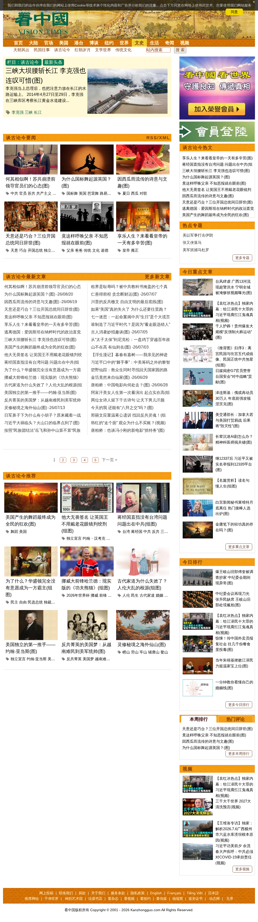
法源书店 (95, 899)
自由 (23, 602)
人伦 (126, 595)
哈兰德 (113, 595)
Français (174, 893)
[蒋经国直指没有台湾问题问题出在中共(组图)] (143, 485)
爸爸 (79, 250)
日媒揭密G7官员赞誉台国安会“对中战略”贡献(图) (233, 376)
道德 (104, 250)
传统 (87, 250)
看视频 (129, 899)
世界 (124, 42)
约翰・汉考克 (94, 538)
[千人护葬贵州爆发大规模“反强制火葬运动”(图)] (198, 326)
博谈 (94, 42)
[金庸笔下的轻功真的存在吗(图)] (198, 524)
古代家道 (147, 595)
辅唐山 (153, 652)
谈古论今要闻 (21, 137)
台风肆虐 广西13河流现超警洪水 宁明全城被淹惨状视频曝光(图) (233, 287)
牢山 (143, 652)
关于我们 (98, 893)
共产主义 (43, 193)
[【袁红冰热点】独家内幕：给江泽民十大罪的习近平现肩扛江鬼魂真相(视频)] (198, 303)
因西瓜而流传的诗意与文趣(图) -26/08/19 (40, 302)
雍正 (135, 250)
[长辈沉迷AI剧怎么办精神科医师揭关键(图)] (198, 436)
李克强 (18, 112)
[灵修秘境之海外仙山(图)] (143, 613)
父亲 (70, 250)
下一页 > (109, 460)
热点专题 (193, 225)
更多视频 (242, 869)
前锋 (103, 595)
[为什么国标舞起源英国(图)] (87, 147)
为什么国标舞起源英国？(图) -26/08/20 (38, 294)
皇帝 (126, 250)
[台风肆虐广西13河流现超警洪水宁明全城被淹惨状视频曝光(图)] (198, 281)
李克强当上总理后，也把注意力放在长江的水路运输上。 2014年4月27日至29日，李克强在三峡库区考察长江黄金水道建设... (46, 94)
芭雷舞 (93, 193)
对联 (143, 193)
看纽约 (145, 899)
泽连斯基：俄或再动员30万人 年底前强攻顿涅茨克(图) (234, 398)
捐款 (82, 893)
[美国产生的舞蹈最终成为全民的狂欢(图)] (31, 485)
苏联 (56, 193)
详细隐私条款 (50, 12)
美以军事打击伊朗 (198, 235)
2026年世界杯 (78, 595)
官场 (48, 42)
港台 (78, 42)
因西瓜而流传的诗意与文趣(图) (208, 196)
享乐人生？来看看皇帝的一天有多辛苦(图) (217, 158)
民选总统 (35, 602)
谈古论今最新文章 (26, 276)
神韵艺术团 (74, 899)
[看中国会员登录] (217, 132)
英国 (82, 193)
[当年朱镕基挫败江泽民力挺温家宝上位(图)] (198, 660)
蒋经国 (136, 531)
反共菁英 (74, 659)
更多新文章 (157, 276)
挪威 (94, 595)
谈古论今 (62, 50)
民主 (14, 602)
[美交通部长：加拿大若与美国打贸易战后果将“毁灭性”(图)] (198, 414)
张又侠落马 (192, 242)
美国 (63, 42)
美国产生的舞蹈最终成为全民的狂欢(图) (215, 215)
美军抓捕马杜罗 (196, 250)
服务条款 (118, 893)
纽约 (109, 42)
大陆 (33, 42)
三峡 (29, 112)
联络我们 (66, 893)
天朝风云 (21, 50)
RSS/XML (158, 137)
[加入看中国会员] (217, 59)
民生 (135, 595)
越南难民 (102, 659)
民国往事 (42, 50)
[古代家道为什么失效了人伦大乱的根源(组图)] (143, 549)
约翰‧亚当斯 (37, 659)
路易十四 (107, 193)
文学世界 (103, 50)
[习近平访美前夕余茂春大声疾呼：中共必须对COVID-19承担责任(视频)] (198, 846)
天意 (14, 250)
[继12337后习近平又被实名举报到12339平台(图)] (198, 458)
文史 (139, 42)
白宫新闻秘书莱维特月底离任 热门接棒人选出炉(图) (234, 508)
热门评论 (236, 719)
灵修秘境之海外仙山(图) (141, 644)
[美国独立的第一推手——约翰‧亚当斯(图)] (31, 613)
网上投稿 (46, 893)
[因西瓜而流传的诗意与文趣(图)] (143, 147)
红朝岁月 (83, 50)
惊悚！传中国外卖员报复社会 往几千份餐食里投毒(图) (234, 644)
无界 (229, 899)
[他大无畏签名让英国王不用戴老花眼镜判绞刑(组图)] (87, 485)
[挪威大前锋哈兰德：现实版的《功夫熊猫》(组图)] (87, 549)
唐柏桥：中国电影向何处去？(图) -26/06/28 (129, 385)
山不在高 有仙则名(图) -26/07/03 (120, 347)
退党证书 (195, 899)
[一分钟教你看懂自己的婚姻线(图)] (198, 682)
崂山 (126, 652)
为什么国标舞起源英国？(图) (206, 177)
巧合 (23, 250)
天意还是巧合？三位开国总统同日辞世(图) (217, 202)
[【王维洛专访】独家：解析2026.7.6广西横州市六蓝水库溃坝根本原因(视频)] (198, 823)
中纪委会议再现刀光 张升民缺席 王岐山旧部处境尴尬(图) (232, 599)
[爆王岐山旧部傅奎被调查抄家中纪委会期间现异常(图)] (198, 571)
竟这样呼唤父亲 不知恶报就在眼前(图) (214, 183)
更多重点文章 (238, 547)
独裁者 (49, 602)
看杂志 (113, 899)
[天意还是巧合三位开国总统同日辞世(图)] (31, 204)
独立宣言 (51, 250)
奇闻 (169, 42)
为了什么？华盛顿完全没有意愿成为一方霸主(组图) (30, 588)
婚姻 (159, 595)
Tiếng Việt (195, 893)
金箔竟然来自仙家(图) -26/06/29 (119, 377)
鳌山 (164, 652)
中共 (14, 193)
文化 (96, 250)
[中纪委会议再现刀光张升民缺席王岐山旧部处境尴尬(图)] (198, 593)
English (156, 893)
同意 (234, 12)
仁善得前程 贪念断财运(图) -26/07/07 (124, 294)
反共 (155, 531)
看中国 (44, 22)
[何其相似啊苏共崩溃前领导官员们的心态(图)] (31, 147)
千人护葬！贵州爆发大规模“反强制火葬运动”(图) (234, 331)
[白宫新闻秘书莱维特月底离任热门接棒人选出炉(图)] (198, 502)
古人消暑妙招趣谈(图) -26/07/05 (119, 332)
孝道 (168, 595)
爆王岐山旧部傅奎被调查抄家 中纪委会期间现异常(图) (234, 577)
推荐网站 (32, 899)
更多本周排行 (238, 754)
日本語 (213, 893)
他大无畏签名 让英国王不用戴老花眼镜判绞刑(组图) (84, 524)
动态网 (214, 899)
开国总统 (35, 250)
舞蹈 (14, 531)
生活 (154, 42)
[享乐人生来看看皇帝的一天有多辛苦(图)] (143, 204)
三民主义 (168, 531)
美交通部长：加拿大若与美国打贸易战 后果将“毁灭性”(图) (234, 420)
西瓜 (135, 193)
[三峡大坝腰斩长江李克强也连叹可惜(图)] (127, 71)
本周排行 (199, 719)
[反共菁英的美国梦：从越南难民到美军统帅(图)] (87, 613)
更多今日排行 (238, 705)
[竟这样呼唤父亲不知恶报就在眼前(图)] (87, 204)
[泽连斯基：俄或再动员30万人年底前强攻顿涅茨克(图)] (198, 392)
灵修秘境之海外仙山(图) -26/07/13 (34, 408)
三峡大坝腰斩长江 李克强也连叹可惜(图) (216, 170)
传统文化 (123, 50)
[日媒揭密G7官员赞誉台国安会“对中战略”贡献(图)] (198, 370)
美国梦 (88, 659)
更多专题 (242, 258)
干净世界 (51, 899)
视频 (184, 42)
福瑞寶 (177, 899)
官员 (23, 193)
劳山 (135, 652)
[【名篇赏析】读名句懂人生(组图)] (198, 480)
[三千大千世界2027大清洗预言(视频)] (198, 801)
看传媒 (161, 899)
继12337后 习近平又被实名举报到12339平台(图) (234, 464)
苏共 (31, 193)
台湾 (126, 531)
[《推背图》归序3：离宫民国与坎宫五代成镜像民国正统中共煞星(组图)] (198, 348)
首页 (18, 42)
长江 (38, 112)
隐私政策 (138, 893)
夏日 (126, 193)
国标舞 (72, 193)
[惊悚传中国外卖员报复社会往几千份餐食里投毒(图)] (198, 638)
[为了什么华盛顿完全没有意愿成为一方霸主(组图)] (31, 549)
